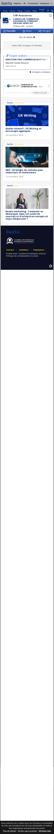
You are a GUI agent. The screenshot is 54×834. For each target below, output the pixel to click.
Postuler (11, 30)
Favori (28, 30)
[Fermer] (51, 16)
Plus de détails (26, 37)
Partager (46, 30)
